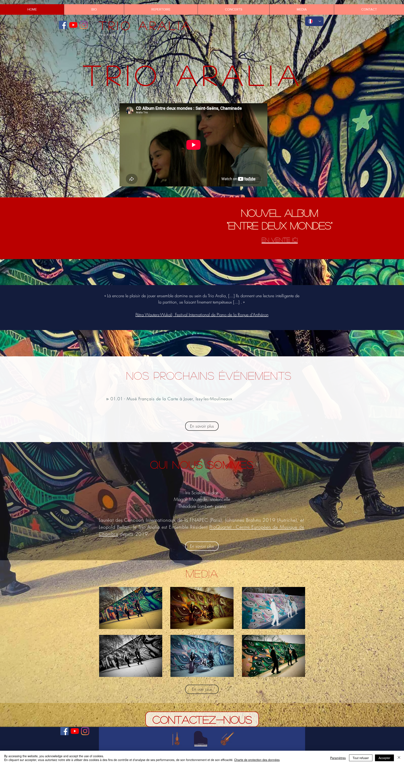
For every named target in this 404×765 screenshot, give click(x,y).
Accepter (384, 758)
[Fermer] (398, 758)
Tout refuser (361, 758)
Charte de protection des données (257, 760)
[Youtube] (73, 25)
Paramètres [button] (338, 758)
